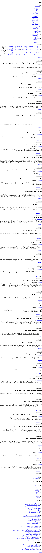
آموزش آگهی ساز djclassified (31, 51)
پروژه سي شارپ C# (37, 487)
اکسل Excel (38, 497)
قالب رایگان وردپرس (24, 46)
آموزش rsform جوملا (24, 49)
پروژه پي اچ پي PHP (37, 493)
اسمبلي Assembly (37, 492)
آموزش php (31, 49)
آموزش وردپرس (17, 52)
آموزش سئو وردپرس (30, 52)
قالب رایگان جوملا (17, 46)
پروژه (39, 486)
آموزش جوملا (38, 52)
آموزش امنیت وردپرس (23, 52)
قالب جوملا (38, 46)
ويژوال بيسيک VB (37, 490)
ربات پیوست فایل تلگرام (23, 54)
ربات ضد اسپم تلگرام (17, 54)
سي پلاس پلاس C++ (37, 491)
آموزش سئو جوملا (17, 49)
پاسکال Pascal (38, 496)
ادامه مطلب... (40, 57)
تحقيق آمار (38, 495)
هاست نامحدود (11, 46)
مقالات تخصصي (38, 58)
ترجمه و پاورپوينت (37, 488)
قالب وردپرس (31, 46)
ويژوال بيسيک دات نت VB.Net (36, 498)
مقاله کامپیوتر (38, 373)
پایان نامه (39, 289)
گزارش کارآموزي (37, 485)
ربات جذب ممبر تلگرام (30, 54)
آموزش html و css (37, 49)
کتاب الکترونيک (38, 489)
